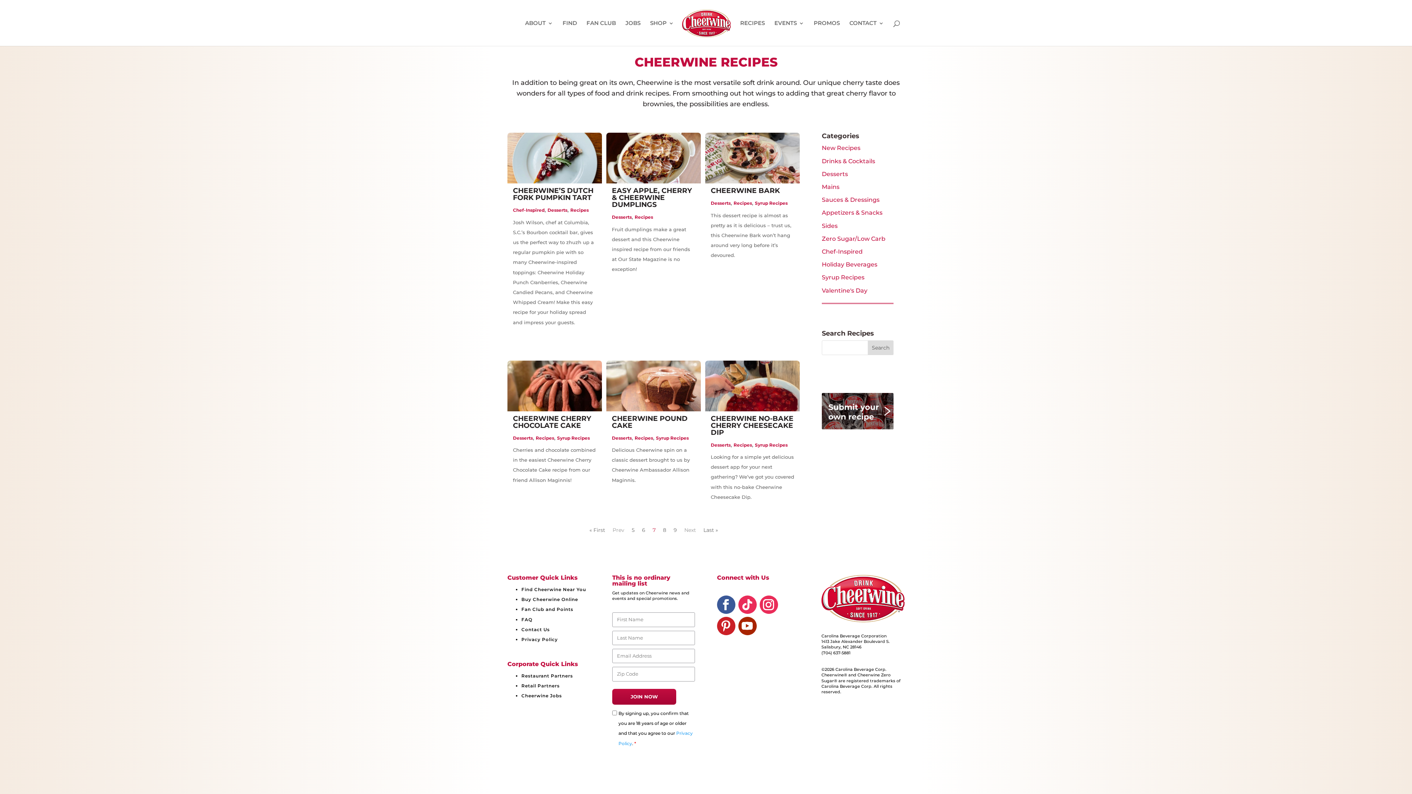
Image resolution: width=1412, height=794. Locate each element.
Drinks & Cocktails (848, 161)
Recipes (752, 23)
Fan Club (601, 23)
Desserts (557, 210)
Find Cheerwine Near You (553, 589)
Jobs (633, 23)
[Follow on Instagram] (769, 605)
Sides (830, 225)
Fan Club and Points (547, 609)
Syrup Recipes (771, 203)
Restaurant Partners (547, 676)
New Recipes (841, 147)
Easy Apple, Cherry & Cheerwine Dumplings (652, 197)
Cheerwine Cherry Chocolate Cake (552, 422)
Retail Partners (540, 686)
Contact (863, 23)
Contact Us (535, 629)
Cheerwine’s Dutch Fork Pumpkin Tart (553, 194)
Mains (830, 186)
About (535, 23)
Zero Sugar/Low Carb (853, 238)
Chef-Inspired (529, 210)
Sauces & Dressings (851, 199)
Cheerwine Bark (745, 190)
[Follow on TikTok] (747, 605)
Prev (618, 530)
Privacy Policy (539, 639)
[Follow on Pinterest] (726, 626)
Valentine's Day (844, 290)
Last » (710, 530)
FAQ (526, 619)
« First (597, 530)
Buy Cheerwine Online (549, 599)
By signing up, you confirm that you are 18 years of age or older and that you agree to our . (655, 728)
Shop (658, 23)
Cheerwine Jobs (541, 695)
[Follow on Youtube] (747, 626)
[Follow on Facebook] (726, 605)
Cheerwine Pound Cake (650, 422)
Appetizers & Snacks (852, 212)
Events (785, 23)
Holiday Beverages (849, 264)
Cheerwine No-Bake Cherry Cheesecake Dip (752, 425)
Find (570, 23)
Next (690, 530)
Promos (827, 23)
